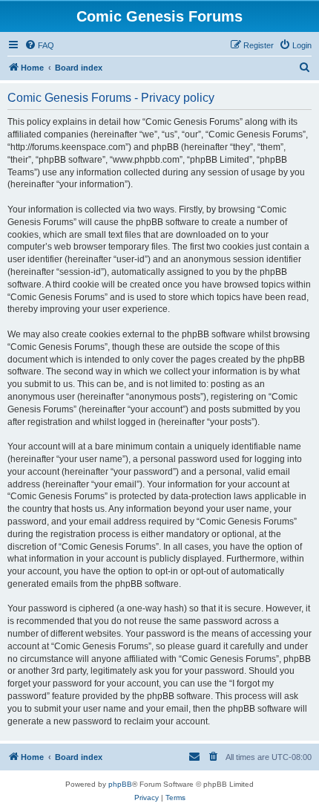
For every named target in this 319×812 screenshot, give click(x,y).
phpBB (120, 784)
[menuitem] (39, 45)
